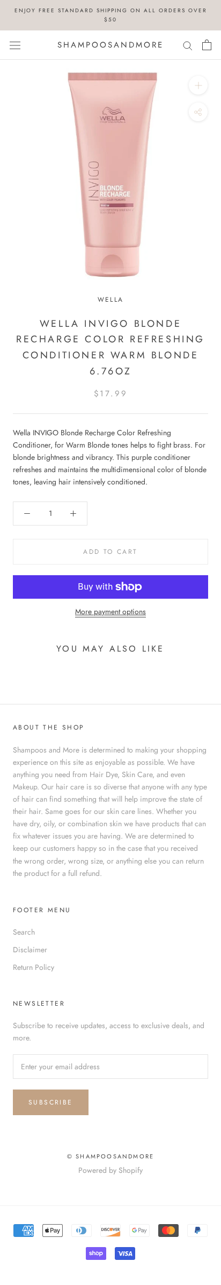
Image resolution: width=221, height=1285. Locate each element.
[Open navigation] (15, 45)
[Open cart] (206, 45)
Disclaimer (30, 949)
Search (24, 932)
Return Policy (33, 967)
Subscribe (50, 1102)
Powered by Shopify (110, 1170)
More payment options (110, 611)
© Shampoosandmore (110, 1156)
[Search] (188, 45)
